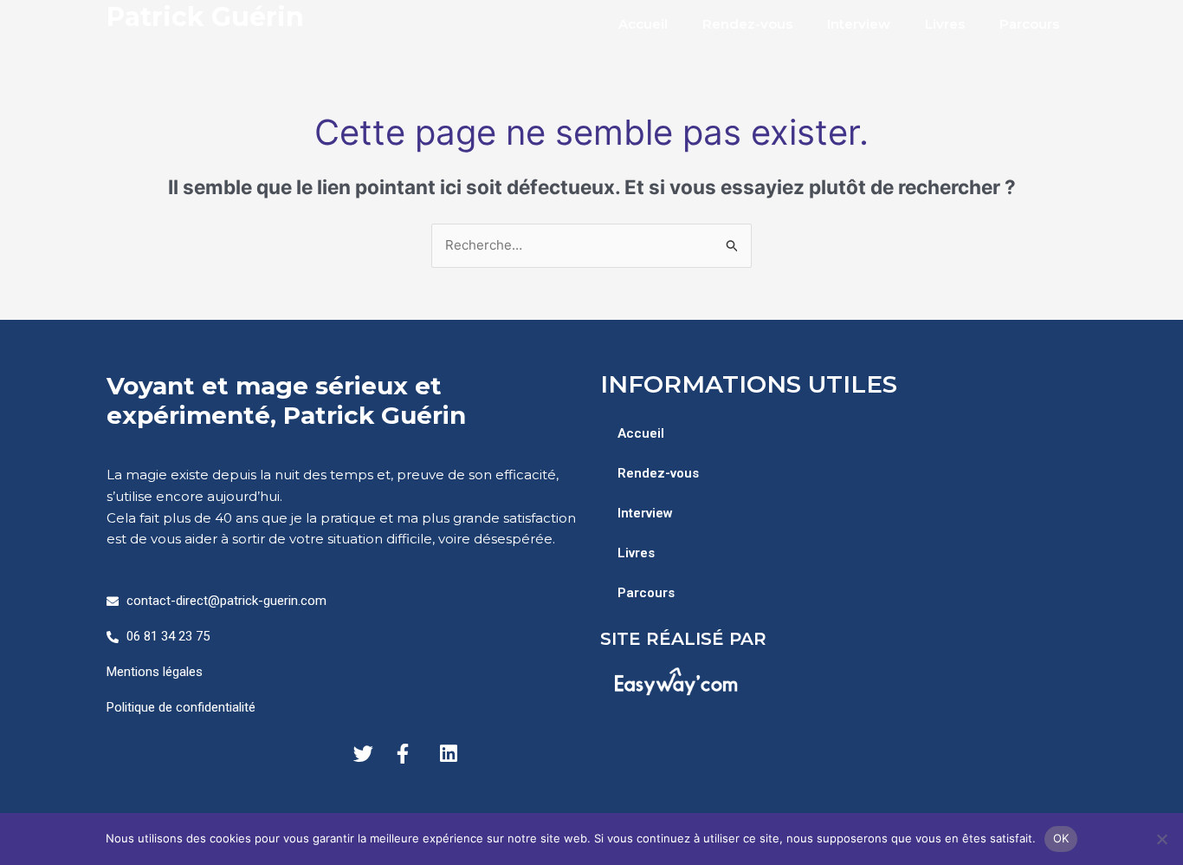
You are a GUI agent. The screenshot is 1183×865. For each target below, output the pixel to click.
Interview (858, 24)
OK (1061, 838)
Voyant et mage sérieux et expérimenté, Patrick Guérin (286, 400)
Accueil (643, 24)
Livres (945, 24)
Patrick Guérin (205, 17)
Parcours (1029, 24)
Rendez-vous (747, 24)
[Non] (1161, 839)
